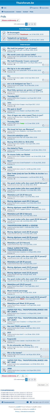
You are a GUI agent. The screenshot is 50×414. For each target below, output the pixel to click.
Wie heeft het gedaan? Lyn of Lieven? (22, 48)
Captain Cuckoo (25, 156)
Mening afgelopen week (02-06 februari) (22, 207)
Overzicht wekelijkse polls (17, 136)
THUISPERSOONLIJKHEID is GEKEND (22, 226)
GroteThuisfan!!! (25, 150)
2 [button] (29, 24)
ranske (22, 340)
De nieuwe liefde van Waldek (18, 155)
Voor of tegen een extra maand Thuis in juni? (25, 115)
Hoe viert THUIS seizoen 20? (18, 326)
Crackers (23, 98)
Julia (9, 103)
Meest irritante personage (17, 291)
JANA (9, 369)
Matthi (22, 299)
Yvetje (22, 123)
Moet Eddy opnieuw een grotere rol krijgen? (24, 90)
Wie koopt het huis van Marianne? (20, 129)
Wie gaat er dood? (14, 109)
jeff (21, 50)
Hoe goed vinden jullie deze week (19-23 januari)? (27, 279)
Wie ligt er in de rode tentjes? (19, 69)
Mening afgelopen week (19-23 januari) (22, 267)
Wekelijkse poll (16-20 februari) (19, 195)
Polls (3, 16)
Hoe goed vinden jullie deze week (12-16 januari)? (27, 297)
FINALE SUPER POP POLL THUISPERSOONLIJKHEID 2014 (19, 249)
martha (22, 143)
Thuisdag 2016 (13, 122)
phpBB (18, 407)
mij (21, 137)
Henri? (10, 161)
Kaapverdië (11, 339)
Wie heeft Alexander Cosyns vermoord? (23, 61)
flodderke (23, 131)
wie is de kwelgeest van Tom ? (19, 84)
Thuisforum (24, 34)
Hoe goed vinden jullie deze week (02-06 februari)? (27, 219)
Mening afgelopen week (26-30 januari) (22, 232)
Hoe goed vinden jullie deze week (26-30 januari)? (27, 256)
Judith (9, 167)
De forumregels (13, 33)
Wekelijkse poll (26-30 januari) (19, 262)
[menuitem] (3, 7)
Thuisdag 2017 (13, 96)
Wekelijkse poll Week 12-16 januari (21, 303)
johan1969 (23, 56)
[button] (35, 24)
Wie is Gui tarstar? (14, 353)
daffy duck (23, 63)
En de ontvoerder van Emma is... (20, 345)
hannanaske (24, 92)
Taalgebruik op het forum (17, 38)
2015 (9, 333)
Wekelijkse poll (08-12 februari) (19, 214)
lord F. (22, 227)
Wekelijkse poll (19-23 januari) (19, 284)
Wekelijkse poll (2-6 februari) (18, 243)
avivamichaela (24, 364)
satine (22, 78)
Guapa (22, 104)
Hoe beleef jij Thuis (15, 148)
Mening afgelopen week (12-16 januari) (22, 273)
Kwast (22, 111)
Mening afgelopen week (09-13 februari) (22, 201)
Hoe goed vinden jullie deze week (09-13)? (24, 189)
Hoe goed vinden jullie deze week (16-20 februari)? (27, 183)
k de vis (22, 354)
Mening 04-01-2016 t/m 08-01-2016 (20, 142)
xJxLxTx (23, 169)
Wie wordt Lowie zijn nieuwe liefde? (21, 55)
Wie (8, 76)
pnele (21, 85)
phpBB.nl (33, 409)
